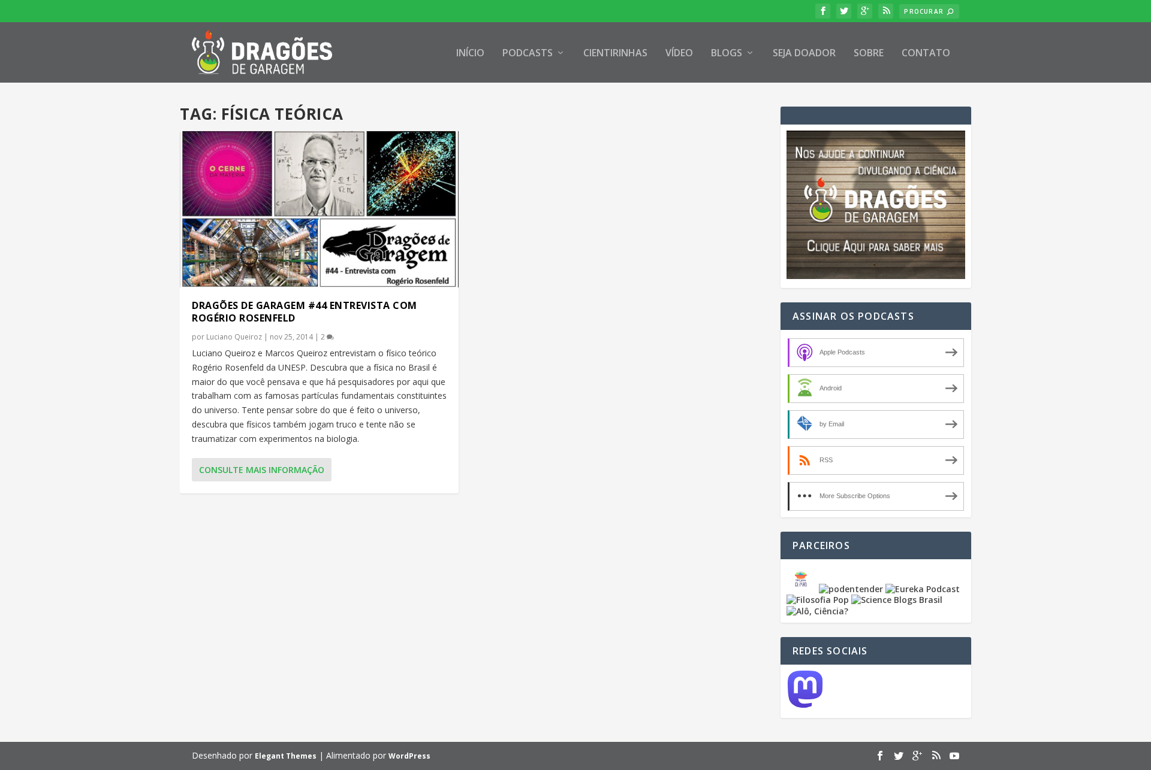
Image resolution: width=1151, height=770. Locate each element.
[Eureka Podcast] (922, 589)
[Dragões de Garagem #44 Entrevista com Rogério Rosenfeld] (319, 209)
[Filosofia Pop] (818, 599)
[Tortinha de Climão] (803, 589)
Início (470, 53)
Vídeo (679, 53)
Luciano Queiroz (234, 337)
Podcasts (527, 53)
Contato (926, 53)
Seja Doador (804, 53)
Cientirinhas (615, 53)
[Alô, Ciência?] (817, 611)
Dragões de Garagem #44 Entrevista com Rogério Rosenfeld (304, 312)
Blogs (726, 53)
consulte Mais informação (261, 469)
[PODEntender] (851, 589)
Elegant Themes (286, 756)
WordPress (409, 756)
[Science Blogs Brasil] (896, 599)
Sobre (869, 53)
